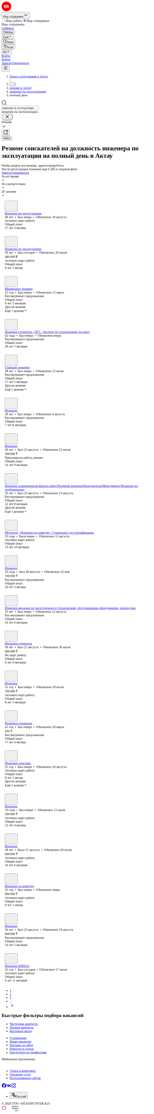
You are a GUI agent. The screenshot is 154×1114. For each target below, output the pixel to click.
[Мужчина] (11, 206)
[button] (6, 56)
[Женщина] (11, 525)
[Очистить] (7, 117)
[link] (8, 41)
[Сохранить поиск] (6, 133)
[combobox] (20, 108)
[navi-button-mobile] (6, 68)
